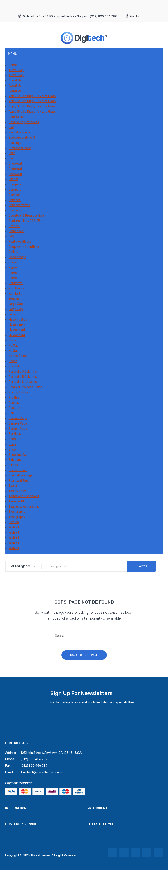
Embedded (16, 231)
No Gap (14, 345)
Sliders (13, 465)
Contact (15, 195)
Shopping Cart (19, 455)
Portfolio (15, 366)
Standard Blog (19, 481)
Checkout (15, 164)
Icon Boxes (16, 288)
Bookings (15, 143)
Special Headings (20, 475)
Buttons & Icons (20, 148)
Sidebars (15, 460)
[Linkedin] (146, 852)
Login (12, 314)
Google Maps (17, 257)
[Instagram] (135, 852)
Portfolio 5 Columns (23, 377)
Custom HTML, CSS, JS (25, 221)
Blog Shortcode (19, 132)
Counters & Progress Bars (27, 216)
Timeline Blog (18, 501)
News (12, 340)
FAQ (11, 236)
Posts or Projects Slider (25, 387)
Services (15, 434)
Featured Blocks (20, 241)
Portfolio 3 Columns (23, 371)
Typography (17, 512)
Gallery (13, 252)
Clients (13, 179)
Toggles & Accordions (24, 507)
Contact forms (19, 205)
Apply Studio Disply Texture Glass (32, 96)
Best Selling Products (24, 122)
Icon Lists (15, 293)
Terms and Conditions (24, 496)
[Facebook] (112, 852)
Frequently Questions (24, 247)
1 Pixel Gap (16, 70)
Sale (12, 413)
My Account (17, 330)
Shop (12, 439)
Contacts (15, 210)
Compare (15, 184)
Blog (12, 127)
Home (13, 65)
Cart (12, 153)
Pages (13, 361)
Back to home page (84, 654)
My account (17, 325)
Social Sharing (18, 470)
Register (15, 408)
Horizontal (16, 283)
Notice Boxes (18, 356)
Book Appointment (22, 138)
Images (14, 299)
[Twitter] (124, 852)
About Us (15, 80)
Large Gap (16, 304)
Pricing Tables (18, 392)
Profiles (14, 397)
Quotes (14, 403)
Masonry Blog (18, 319)
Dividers (14, 226)
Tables (13, 486)
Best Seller (16, 117)
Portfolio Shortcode (23, 382)
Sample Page (18, 418)
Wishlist (135, 16)
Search (141, 566)
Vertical (14, 522)
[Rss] (158, 852)
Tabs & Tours (18, 491)
